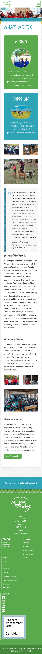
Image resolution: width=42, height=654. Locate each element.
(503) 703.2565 (21, 527)
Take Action (7, 587)
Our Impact (26, 539)
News (4, 565)
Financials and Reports (10, 580)
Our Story (5, 572)
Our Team (6, 569)
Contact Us (6, 584)
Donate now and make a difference (20, 483)
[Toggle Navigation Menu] (38, 4)
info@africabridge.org (21, 533)
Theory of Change (28, 550)
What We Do (7, 539)
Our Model (6, 546)
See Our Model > (12, 456)
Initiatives (25, 546)
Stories (25, 557)
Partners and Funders (9, 576)
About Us (6, 557)
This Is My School (28, 554)
